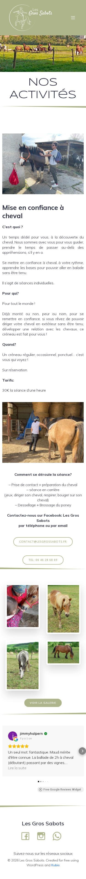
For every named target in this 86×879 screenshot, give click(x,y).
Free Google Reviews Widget (62, 789)
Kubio (55, 865)
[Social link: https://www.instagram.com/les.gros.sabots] (43, 836)
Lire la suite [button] (17, 768)
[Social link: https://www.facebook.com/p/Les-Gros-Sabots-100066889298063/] (27, 836)
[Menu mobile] (73, 17)
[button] (3, 751)
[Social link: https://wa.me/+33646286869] (59, 836)
